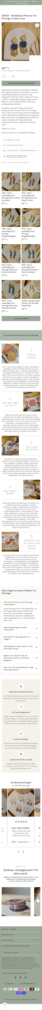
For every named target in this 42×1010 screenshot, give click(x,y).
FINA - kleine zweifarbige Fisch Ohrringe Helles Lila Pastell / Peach (29, 196)
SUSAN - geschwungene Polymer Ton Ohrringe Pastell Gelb (31, 303)
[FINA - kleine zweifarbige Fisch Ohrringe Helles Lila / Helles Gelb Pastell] (11, 253)
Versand (10, 70)
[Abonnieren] (39, 952)
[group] (16, 901)
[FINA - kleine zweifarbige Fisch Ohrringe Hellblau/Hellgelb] (11, 217)
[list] (21, 727)
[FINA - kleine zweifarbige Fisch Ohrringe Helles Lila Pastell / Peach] (31, 181)
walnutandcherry (15, 999)
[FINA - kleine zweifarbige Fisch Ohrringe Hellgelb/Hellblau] (31, 217)
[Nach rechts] (38, 3)
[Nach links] (3, 3)
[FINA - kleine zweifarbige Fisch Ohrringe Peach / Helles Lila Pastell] (11, 181)
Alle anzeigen (21, 318)
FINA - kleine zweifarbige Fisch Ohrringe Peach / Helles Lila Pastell (11, 196)
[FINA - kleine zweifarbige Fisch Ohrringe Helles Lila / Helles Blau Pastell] (11, 289)
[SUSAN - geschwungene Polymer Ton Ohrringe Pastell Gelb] (31, 289)
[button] (19, 851)
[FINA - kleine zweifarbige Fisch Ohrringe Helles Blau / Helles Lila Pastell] (31, 253)
